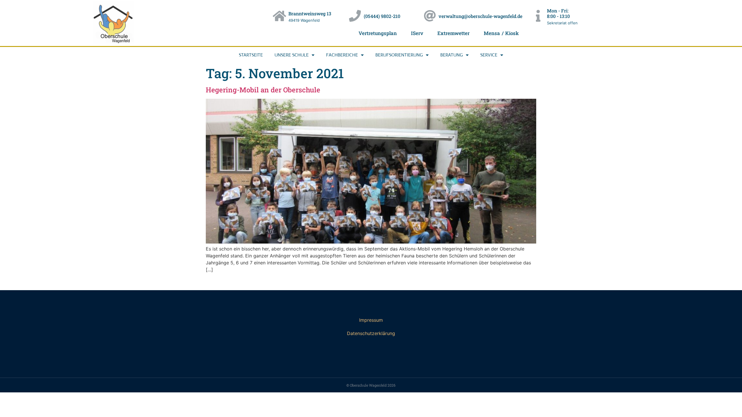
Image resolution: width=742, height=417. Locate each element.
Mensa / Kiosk (501, 33)
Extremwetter (453, 33)
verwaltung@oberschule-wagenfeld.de (480, 16)
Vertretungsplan (378, 33)
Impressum (371, 320)
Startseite (251, 55)
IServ (417, 33)
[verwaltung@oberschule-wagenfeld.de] (430, 16)
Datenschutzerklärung (371, 333)
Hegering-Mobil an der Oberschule (263, 89)
